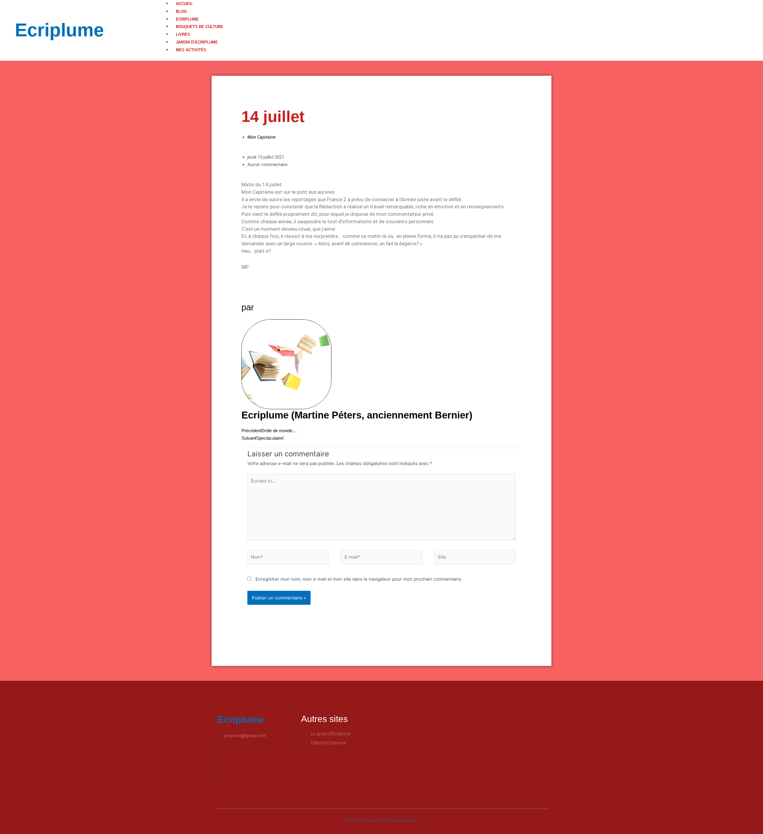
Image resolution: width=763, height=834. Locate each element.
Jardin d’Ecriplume (197, 42)
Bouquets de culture (199, 26)
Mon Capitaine (261, 137)
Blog (181, 11)
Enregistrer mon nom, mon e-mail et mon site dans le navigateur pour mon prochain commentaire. (358, 579)
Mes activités (191, 50)
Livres (183, 34)
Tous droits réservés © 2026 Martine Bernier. (381, 820)
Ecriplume (59, 30)
